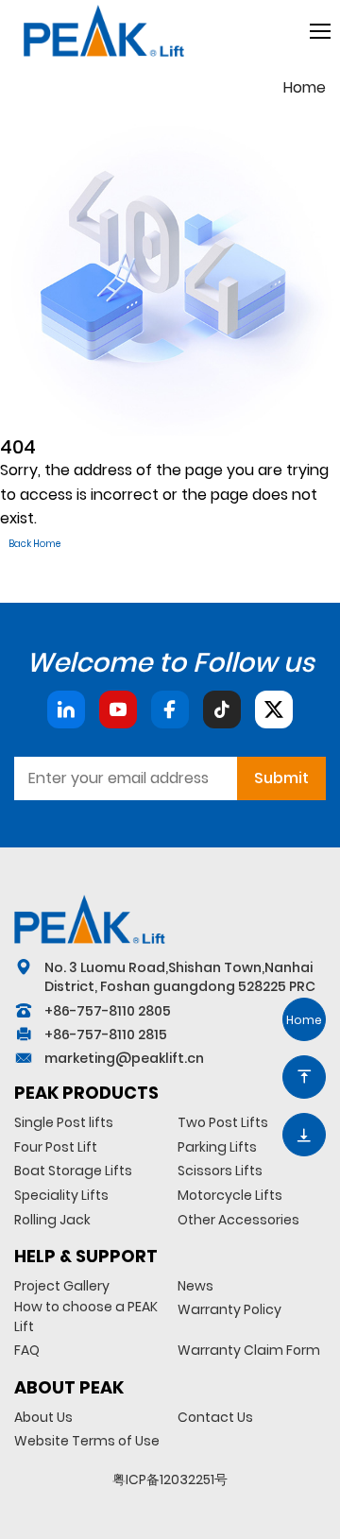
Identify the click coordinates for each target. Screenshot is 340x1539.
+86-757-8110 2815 (105, 1034)
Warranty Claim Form (249, 1350)
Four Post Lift (55, 1146)
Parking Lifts (217, 1146)
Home (304, 87)
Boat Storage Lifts (73, 1170)
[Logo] (89, 919)
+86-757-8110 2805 (107, 1010)
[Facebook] (170, 709)
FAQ (27, 1350)
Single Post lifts (63, 1122)
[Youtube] (118, 709)
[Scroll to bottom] (304, 1134)
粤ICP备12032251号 (170, 1479)
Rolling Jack (52, 1219)
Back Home (34, 544)
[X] (274, 709)
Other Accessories (238, 1219)
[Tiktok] (222, 709)
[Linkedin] (66, 709)
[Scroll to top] (304, 1077)
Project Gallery (62, 1285)
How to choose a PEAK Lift (86, 1316)
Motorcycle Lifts (230, 1195)
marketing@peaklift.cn (124, 1058)
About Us (43, 1417)
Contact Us (215, 1417)
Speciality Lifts (61, 1195)
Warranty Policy (229, 1309)
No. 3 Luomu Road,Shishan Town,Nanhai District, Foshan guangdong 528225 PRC (179, 977)
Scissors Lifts (220, 1170)
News (195, 1285)
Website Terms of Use (87, 1440)
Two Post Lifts (223, 1122)
